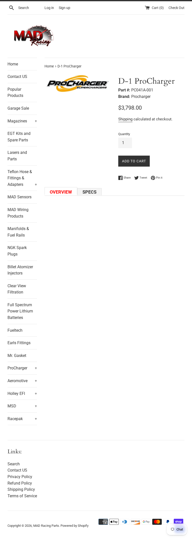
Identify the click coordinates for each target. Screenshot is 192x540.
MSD (22, 406)
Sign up (64, 8)
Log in (49, 8)
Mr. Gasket (17, 355)
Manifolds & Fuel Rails (18, 232)
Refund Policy (20, 483)
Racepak (22, 418)
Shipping (125, 119)
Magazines (22, 121)
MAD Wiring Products (18, 213)
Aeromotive (22, 380)
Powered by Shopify (74, 526)
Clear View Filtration (17, 289)
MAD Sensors (20, 197)
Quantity (124, 134)
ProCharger (22, 368)
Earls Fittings (19, 342)
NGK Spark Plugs (17, 251)
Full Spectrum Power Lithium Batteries (20, 311)
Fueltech (15, 330)
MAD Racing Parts (46, 526)
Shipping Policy (21, 489)
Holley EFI (22, 393)
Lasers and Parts (17, 155)
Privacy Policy (20, 476)
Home (13, 64)
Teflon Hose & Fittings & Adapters (22, 178)
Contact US (17, 76)
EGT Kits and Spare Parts (19, 136)
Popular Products (15, 92)
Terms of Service (22, 496)
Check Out (176, 8)
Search (14, 464)
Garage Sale (18, 108)
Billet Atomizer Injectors (20, 270)
